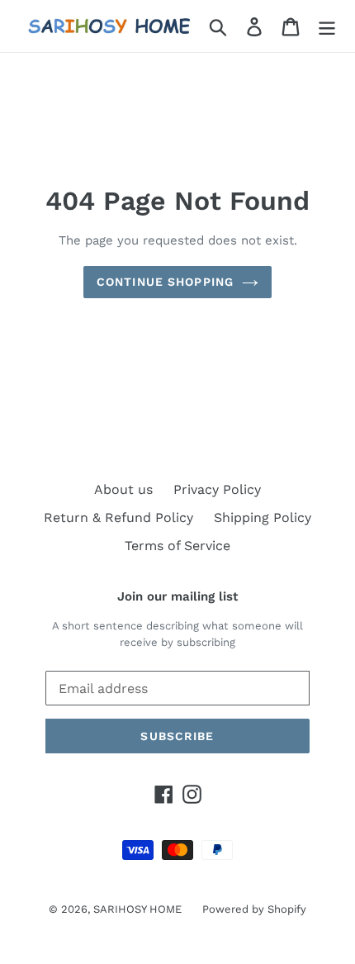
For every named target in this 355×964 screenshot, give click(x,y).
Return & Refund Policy (118, 517)
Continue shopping (165, 281)
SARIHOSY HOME (137, 909)
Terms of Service (177, 545)
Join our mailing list (177, 596)
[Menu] (327, 26)
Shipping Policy (262, 517)
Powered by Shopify (254, 909)
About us (123, 489)
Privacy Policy (217, 489)
